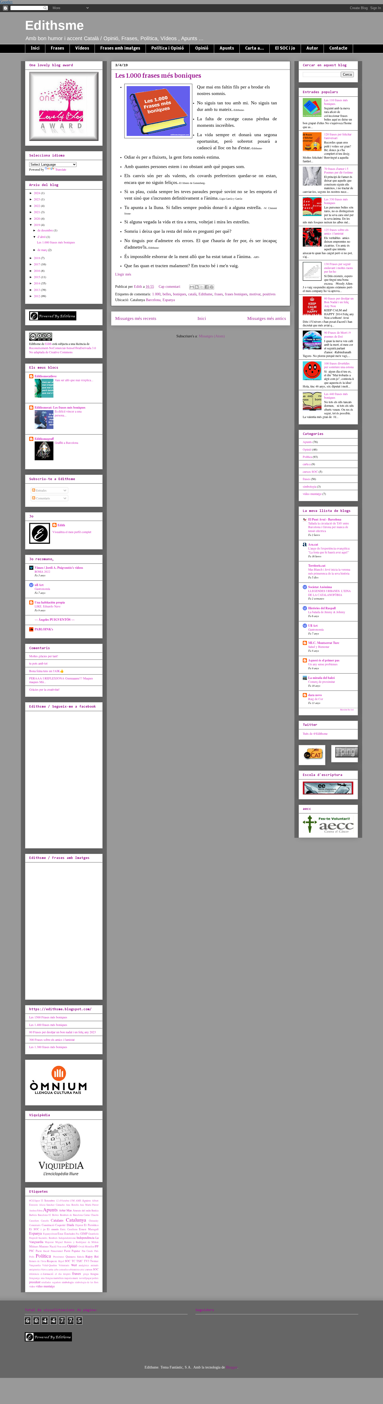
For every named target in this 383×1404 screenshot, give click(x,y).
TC (73, 1261)
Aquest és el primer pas (323, 660)
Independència (85, 1237)
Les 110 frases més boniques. (336, 102)
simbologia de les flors (86, 1282)
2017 (37, 264)
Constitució (48, 1225)
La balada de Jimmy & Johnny (326, 612)
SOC (67, 1261)
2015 (37, 277)
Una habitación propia (50, 602)
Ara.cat (313, 544)
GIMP (84, 1233)
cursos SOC (91, 1269)
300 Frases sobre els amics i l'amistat (52, 1039)
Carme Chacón (91, 1215)
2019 (37, 225)
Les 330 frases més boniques (336, 201)
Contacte (338, 48)
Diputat (79, 1225)
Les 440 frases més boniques (336, 395)
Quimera (71, 1256)
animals (94, 1265)
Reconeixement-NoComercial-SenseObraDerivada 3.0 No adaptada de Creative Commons (62, 350)
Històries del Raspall (322, 608)
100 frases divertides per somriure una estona (339, 365)
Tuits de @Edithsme (315, 733)
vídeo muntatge (45, 1286)
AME (78, 1200)
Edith (48, 344)
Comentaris (42, 498)
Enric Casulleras (69, 1229)
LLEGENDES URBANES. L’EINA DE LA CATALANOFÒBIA (329, 593)
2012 (37, 296)
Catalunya (76, 1219)
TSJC (79, 1261)
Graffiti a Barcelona (66, 443)
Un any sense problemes (322, 664)
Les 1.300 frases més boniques (48, 1047)
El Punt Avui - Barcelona (324, 519)
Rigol (61, 1261)
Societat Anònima (320, 587)
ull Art (39, 585)
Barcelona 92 (44, 1215)
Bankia (94, 1210)
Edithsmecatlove (46, 376)
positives (269, 294)
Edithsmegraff (44, 439)
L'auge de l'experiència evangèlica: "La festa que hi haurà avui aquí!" (329, 550)
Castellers (34, 1220)
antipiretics (35, 1269)
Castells (45, 1220)
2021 (37, 212)
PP (96, 1246)
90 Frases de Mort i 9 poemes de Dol (337, 334)
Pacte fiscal (43, 1251)
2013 (37, 290)
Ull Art (313, 625)
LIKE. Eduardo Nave (47, 606)
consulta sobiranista (69, 1269)
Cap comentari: (170, 287)
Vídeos (82, 48)
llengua (94, 1274)
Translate (60, 169)
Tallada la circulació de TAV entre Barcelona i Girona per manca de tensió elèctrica (328, 527)
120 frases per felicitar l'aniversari (337, 136)
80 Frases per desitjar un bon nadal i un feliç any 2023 (62, 1032)
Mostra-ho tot (347, 709)
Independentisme (67, 1238)
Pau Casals (87, 1251)
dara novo (315, 695)
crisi (82, 1269)
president (34, 1282)
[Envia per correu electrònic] (191, 287)
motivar (255, 294)
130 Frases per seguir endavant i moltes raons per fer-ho (338, 267)
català (192, 294)
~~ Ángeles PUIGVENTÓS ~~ (55, 619)
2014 (37, 283)
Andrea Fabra (35, 1210)
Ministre (44, 1246)
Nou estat (62, 1246)
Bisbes (55, 1215)
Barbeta (33, 1215)
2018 (37, 258)
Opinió (201, 48)
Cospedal (60, 1225)
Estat (60, 1233)
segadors (56, 1282)
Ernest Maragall (88, 1229)
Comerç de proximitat (321, 682)
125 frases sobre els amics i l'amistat (336, 231)
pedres (95, 1278)
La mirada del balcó (321, 678)
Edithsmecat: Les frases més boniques (60, 407)
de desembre (46, 230)
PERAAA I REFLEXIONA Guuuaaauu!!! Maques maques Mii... (61, 680)
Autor (312, 48)
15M (72, 1200)
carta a (307, 464)
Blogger (231, 1367)
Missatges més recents (135, 318)
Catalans (57, 1220)
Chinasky (93, 1220)
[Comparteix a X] (201, 287)
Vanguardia (35, 1265)
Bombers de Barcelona (71, 1215)
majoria (68, 1278)
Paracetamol (57, 1251)
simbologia (68, 1282)
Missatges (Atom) (212, 336)
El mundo (53, 1229)
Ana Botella (72, 1204)
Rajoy (89, 1256)
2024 (37, 193)
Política (43, 1255)
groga (86, 1274)
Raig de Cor (315, 699)
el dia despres (63, 1274)
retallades (46, 1282)
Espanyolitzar (50, 1233)
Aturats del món (82, 1210)
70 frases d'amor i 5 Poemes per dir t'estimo (338, 170)
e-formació (47, 1274)
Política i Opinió (167, 48)
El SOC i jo (285, 48)
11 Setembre (48, 1200)
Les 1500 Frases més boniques (48, 1017)
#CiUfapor (34, 1200)
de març (43, 250)
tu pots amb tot (38, 663)
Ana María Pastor (89, 1204)
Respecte (52, 1261)
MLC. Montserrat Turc (323, 643)
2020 (37, 218)
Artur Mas (65, 1210)
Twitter (94, 1261)
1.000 (156, 294)
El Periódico (91, 1225)
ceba (56, 1269)
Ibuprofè (33, 1238)
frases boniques (236, 294)
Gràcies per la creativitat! (44, 689)
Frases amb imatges (120, 48)
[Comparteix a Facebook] (206, 287)
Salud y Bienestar (318, 647)
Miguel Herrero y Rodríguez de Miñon (76, 1242)
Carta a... (254, 48)
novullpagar (85, 1278)
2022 (37, 206)
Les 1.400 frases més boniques (48, 1025)
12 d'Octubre (62, 1200)
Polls (31, 1256)
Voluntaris (64, 1265)
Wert (74, 1265)
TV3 (86, 1261)
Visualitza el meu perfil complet (71, 532)
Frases (57, 48)
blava (44, 1269)
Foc (77, 1233)
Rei (96, 1256)
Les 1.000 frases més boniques (158, 75)
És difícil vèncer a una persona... (68, 413)
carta (50, 1269)
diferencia (34, 1274)
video (32, 1286)
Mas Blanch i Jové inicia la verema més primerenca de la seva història (329, 571)
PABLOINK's (44, 629)
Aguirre (86, 1200)
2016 (37, 270)
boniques (179, 294)
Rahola (80, 1256)
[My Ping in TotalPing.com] (346, 756)
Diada (70, 1225)
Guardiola (93, 1233)
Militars (33, 1246)
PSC (31, 1251)
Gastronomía (42, 589)
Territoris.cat (316, 565)
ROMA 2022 (42, 571)
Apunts (227, 48)
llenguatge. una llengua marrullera (46, 1278)
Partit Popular (72, 1251)
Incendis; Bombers (48, 1238)
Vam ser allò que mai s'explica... (74, 380)
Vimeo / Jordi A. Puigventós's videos (59, 567)
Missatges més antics (266, 318)
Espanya (35, 1233)
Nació (53, 1246)
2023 (37, 199)
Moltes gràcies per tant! (43, 656)
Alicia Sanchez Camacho (52, 1204)
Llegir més (123, 274)
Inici (35, 48)
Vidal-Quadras (49, 1265)
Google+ (6, 2)
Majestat (49, 1242)
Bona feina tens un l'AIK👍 (46, 671)
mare (75, 1278)
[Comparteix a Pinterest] (211, 287)
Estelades (69, 1233)
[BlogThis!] (196, 287)
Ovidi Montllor (86, 1246)
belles (167, 294)
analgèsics (84, 1265)
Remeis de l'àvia (37, 1261)
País (96, 1251)
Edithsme (54, 25)
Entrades (41, 490)
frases (218, 294)
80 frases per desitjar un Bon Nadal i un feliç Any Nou (339, 302)
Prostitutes (58, 1256)
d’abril (42, 237)
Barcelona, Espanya (160, 300)
